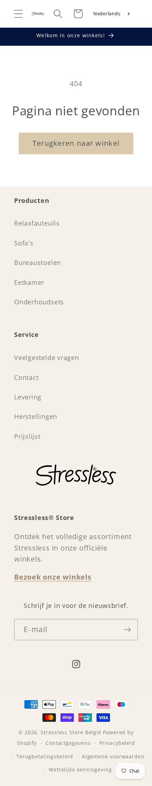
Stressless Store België (71, 732)
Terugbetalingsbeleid (44, 756)
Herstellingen (35, 416)
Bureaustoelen (37, 262)
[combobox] (112, 14)
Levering (27, 397)
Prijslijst (27, 436)
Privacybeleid (117, 743)
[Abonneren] (127, 630)
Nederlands (107, 13)
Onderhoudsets (39, 302)
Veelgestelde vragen (46, 357)
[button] (18, 14)
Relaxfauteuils (37, 223)
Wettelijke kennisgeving (80, 769)
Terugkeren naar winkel (76, 143)
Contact (26, 377)
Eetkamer (29, 282)
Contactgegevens (68, 743)
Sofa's (24, 243)
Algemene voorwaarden (113, 756)
